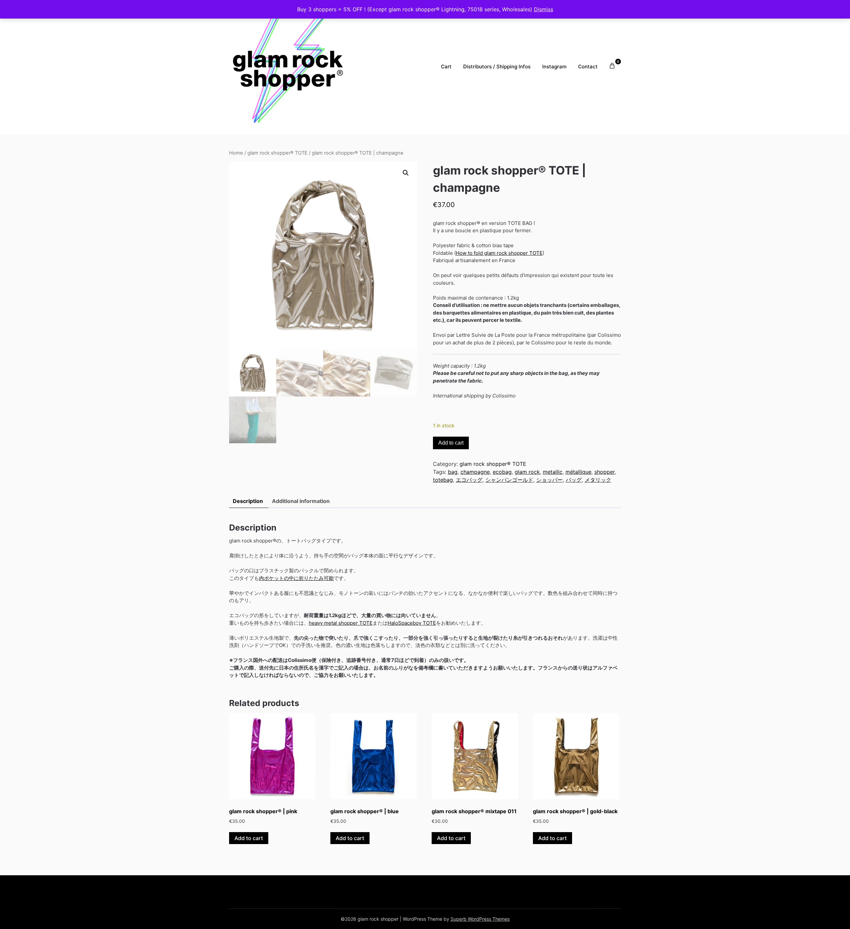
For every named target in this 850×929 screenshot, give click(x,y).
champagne (475, 471)
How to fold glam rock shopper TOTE (499, 253)
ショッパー (549, 479)
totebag (443, 479)
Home (236, 153)
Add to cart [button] (248, 838)
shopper (604, 471)
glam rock (527, 471)
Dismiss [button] (543, 9)
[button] (406, 173)
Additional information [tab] (301, 501)
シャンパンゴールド (509, 479)
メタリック (598, 479)
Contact (588, 66)
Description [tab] (248, 501)
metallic (552, 471)
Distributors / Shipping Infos (497, 66)
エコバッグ (469, 479)
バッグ (574, 479)
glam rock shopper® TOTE (277, 153)
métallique (578, 471)
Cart (446, 66)
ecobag (502, 471)
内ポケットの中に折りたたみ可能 (296, 578)
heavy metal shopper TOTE (341, 623)
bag (453, 471)
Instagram (554, 66)
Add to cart (451, 443)
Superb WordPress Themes (480, 919)
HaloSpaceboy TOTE (411, 623)
